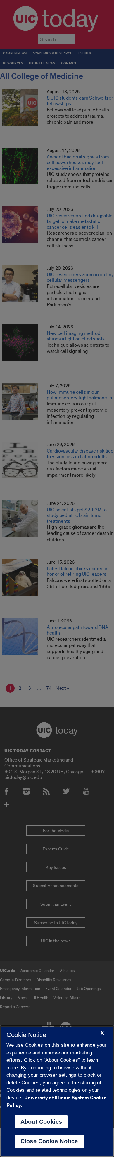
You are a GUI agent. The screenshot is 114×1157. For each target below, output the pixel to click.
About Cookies (41, 1121)
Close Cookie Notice (49, 1141)
